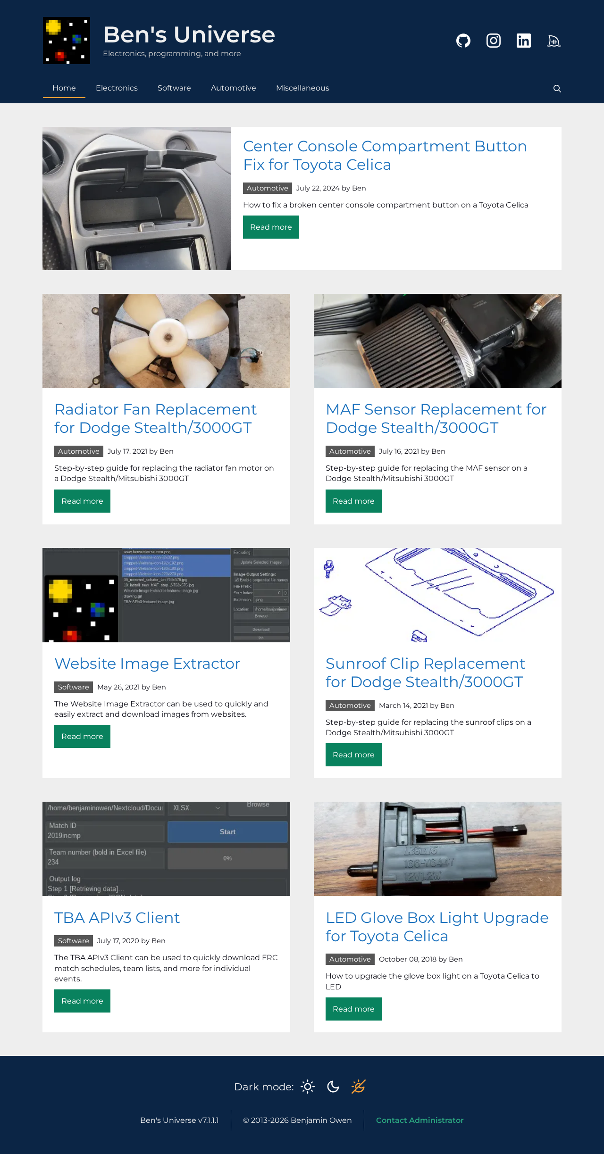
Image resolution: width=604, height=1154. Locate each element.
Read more (274, 230)
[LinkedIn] (517, 49)
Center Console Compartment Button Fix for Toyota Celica (385, 155)
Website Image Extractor (147, 663)
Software (174, 87)
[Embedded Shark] (547, 49)
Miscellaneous (302, 87)
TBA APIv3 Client (117, 917)
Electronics (117, 87)
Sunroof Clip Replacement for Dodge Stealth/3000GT (426, 672)
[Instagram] (486, 49)
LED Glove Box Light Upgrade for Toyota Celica (437, 926)
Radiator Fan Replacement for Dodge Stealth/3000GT (155, 418)
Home (64, 87)
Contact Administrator (420, 1120)
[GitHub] (456, 49)
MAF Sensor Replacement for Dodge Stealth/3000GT (436, 418)
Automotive (233, 87)
